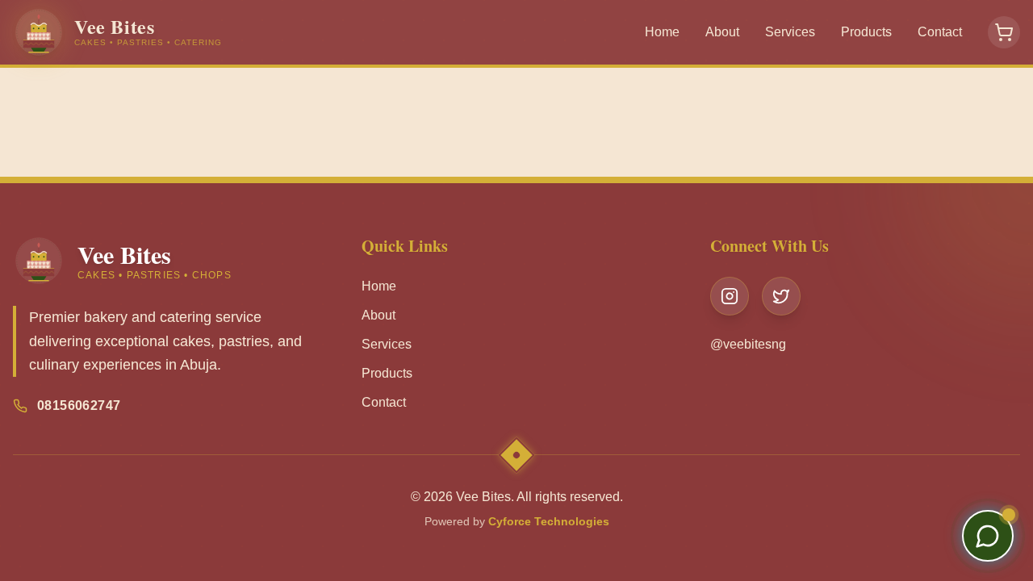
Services (790, 32)
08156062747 (78, 405)
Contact (940, 32)
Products (866, 32)
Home (662, 32)
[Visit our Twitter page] (781, 296)
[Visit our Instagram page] (729, 296)
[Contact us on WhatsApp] (988, 536)
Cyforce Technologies (548, 521)
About (722, 32)
